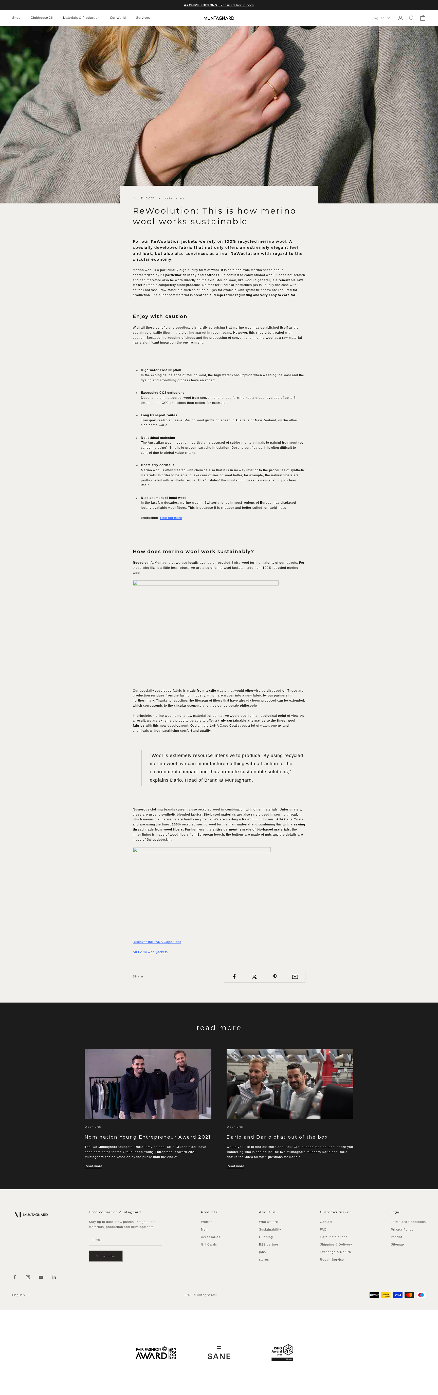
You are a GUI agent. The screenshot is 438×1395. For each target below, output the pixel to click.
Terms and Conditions (408, 1222)
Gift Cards (209, 1244)
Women (207, 1222)
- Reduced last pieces (219, 5)
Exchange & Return (335, 1252)
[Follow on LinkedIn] (54, 1277)
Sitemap (397, 1244)
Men (204, 1229)
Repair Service (332, 1259)
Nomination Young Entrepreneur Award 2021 (148, 1137)
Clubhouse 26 (42, 18)
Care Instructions (333, 1237)
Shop (16, 18)
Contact (326, 1222)
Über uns (93, 1126)
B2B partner (268, 1244)
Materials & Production (81, 18)
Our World (118, 18)
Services (143, 18)
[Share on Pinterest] (275, 976)
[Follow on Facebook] (14, 1277)
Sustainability (270, 1229)
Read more (93, 1166)
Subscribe (105, 1256)
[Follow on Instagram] (27, 1277)
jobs (262, 1252)
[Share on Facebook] (234, 976)
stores (264, 1259)
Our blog (266, 1237)
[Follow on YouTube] (41, 1277)
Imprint (396, 1237)
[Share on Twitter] (254, 976)
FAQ (323, 1229)
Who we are (268, 1222)
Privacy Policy (402, 1229)
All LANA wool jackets (150, 952)
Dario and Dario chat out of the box (277, 1137)
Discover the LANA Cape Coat (157, 942)
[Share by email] (295, 976)
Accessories (211, 1237)
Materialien (174, 198)
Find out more (171, 518)
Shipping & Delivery (336, 1244)
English (378, 18)
